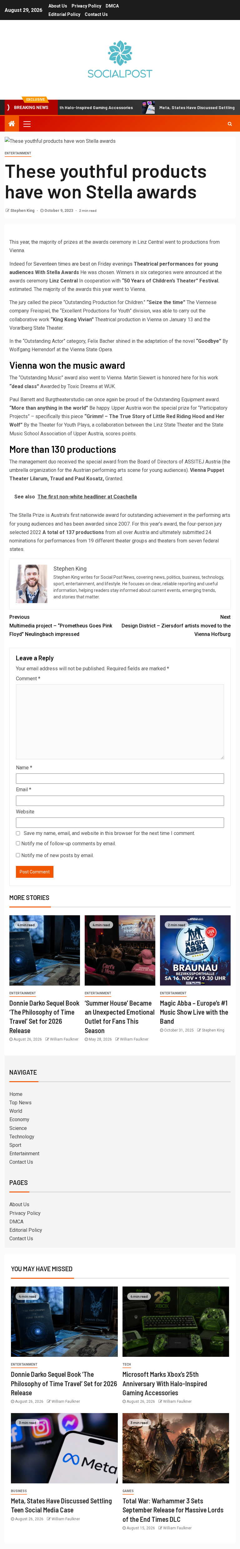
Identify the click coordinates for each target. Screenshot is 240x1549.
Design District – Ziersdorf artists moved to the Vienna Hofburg (176, 625)
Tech (126, 1364)
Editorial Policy (64, 14)
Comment (28, 679)
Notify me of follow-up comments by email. (68, 844)
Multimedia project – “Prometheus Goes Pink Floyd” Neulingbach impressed (60, 625)
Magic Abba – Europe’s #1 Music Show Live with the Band (194, 1012)
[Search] (230, 124)
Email (23, 789)
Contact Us (96, 14)
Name (24, 768)
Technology (21, 1137)
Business (19, 1491)
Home (15, 1094)
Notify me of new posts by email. (57, 855)
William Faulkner (64, 1039)
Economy (19, 1119)
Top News (20, 1103)
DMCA (112, 5)
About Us (57, 5)
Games (128, 1491)
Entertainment (18, 153)
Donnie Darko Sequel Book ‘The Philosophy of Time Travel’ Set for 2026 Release (64, 1383)
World (15, 1111)
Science (18, 1128)
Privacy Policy (86, 5)
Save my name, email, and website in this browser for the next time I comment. (109, 833)
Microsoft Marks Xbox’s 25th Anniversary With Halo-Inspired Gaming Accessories (164, 1383)
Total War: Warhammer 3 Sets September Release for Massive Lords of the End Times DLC (172, 1510)
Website (25, 812)
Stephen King (22, 210)
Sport (15, 1145)
